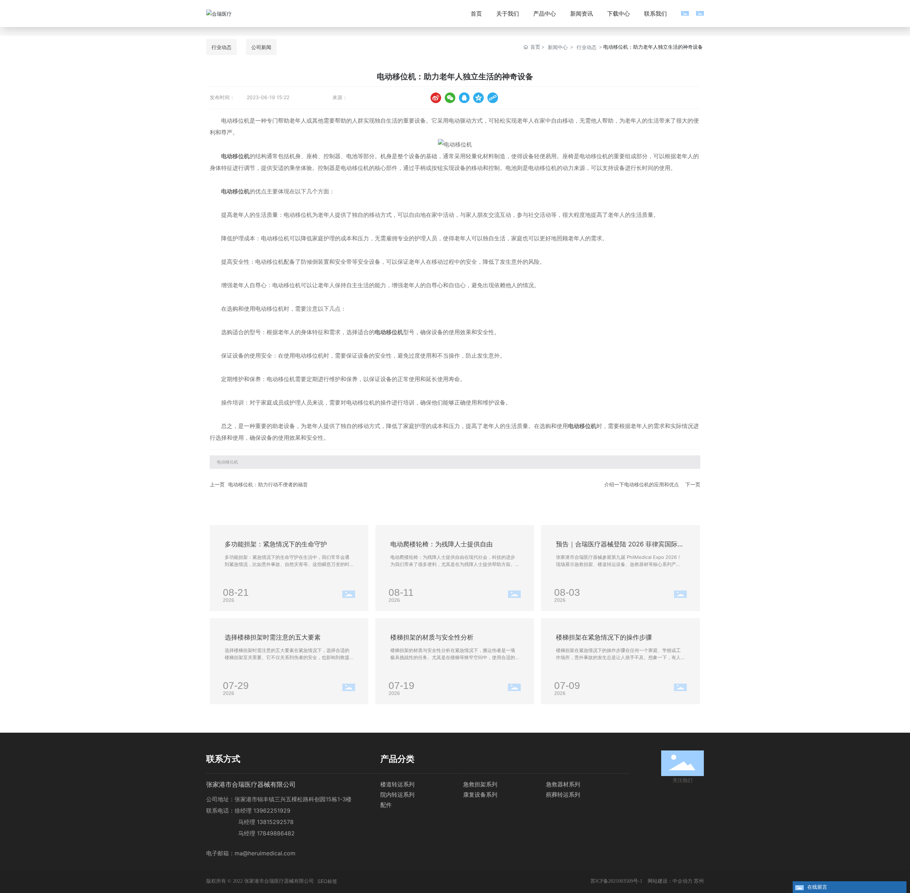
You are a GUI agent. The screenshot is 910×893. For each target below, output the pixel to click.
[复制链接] (492, 97)
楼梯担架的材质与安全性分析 (431, 637)
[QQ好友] (464, 97)
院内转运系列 (397, 794)
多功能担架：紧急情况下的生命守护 (276, 544)
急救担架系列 (480, 784)
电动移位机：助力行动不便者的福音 (268, 484)
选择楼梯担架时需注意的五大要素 (273, 637)
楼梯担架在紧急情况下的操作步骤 (604, 637)
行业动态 (586, 47)
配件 (386, 804)
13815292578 (275, 821)
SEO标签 (327, 881)
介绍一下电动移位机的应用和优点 (641, 484)
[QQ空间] (478, 97)
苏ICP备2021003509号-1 (616, 881)
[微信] (450, 97)
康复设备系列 (480, 794)
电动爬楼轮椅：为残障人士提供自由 (441, 544)
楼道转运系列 (397, 784)
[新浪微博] (435, 97)
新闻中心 (558, 47)
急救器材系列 (563, 784)
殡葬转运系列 (563, 794)
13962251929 (271, 810)
